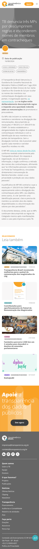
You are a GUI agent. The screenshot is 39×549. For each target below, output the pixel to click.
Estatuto (5, 473)
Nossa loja (6, 529)
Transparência (8, 502)
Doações (5, 522)
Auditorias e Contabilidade (12, 508)
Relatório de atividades (10, 512)
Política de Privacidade (10, 546)
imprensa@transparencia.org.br (15, 445)
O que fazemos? (9, 477)
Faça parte (7, 519)
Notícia (7, 267)
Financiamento (7, 505)
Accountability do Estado (18, 267)
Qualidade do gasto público (13, 339)
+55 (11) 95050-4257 (9, 543)
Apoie (29, 4)
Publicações (6, 484)
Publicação (8, 303)
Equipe (4, 470)
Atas (3, 515)
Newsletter (6, 498)
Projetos (5, 480)
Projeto (7, 375)
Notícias (5, 53)
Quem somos (8, 463)
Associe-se (6, 526)
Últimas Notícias (8, 491)
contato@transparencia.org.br (14, 449)
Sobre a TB (6, 467)
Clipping (7, 336)
